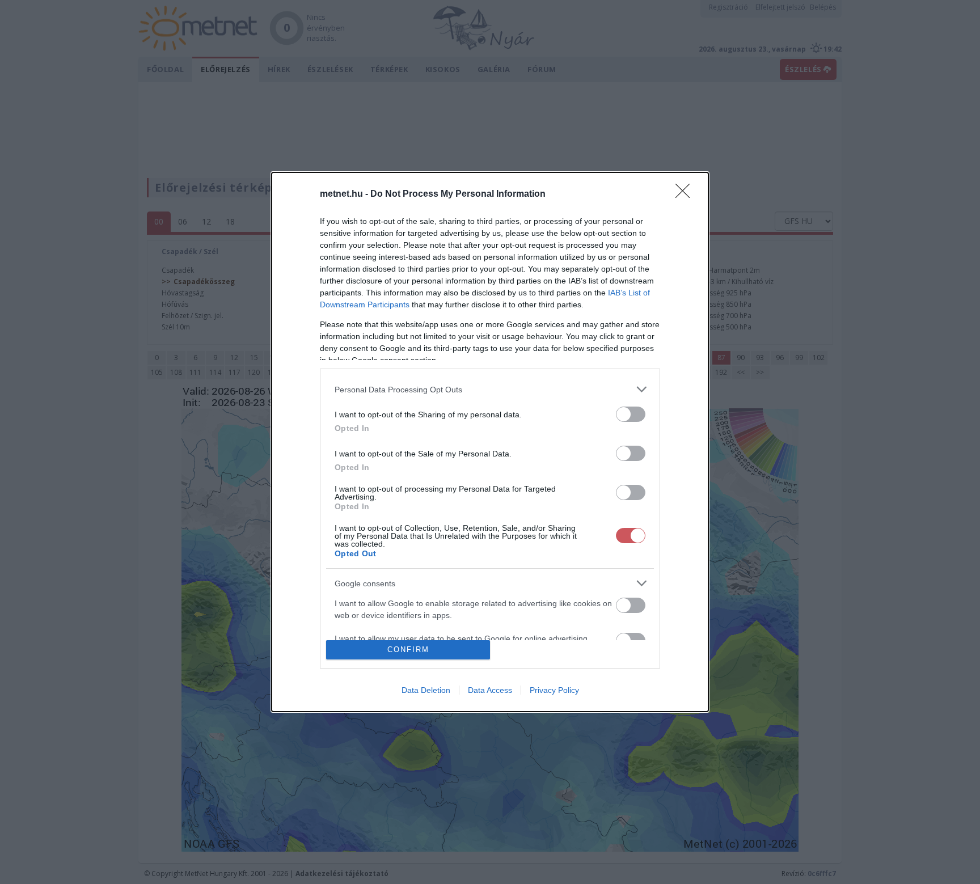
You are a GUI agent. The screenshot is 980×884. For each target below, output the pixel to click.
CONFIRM (408, 649)
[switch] (630, 414)
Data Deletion (426, 690)
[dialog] (490, 442)
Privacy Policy (554, 690)
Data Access (490, 690)
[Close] (686, 194)
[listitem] (490, 389)
